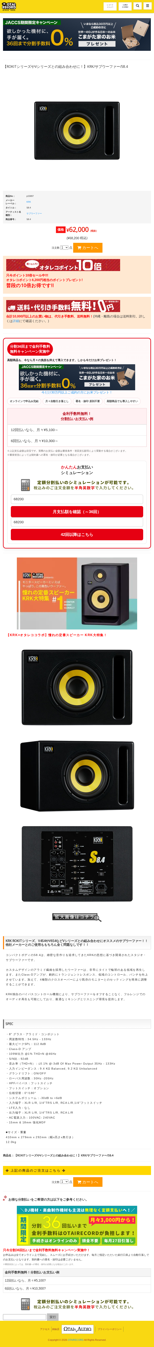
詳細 (16, 321)
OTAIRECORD (76, 1340)
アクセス (45, 1329)
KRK (28, 202)
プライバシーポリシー (110, 1329)
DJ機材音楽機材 (125, 6)
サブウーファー (34, 213)
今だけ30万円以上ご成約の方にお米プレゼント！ (77, 392)
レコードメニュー (110, 6)
